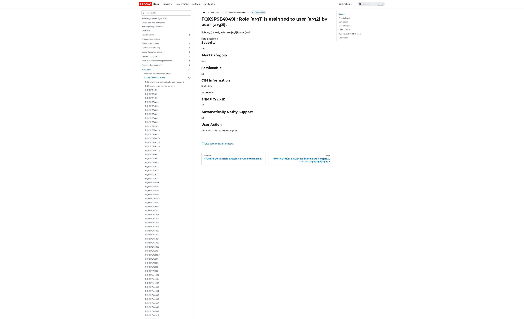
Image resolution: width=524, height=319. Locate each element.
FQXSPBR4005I (152, 110)
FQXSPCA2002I (152, 154)
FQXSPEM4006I (152, 299)
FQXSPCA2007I (152, 158)
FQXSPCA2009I (152, 162)
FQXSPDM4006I (152, 235)
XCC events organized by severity (159, 86)
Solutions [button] (208, 4)
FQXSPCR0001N (152, 199)
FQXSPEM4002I (152, 283)
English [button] (346, 4)
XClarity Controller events (155, 78)
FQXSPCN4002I (152, 190)
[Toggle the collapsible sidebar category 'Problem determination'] (189, 65)
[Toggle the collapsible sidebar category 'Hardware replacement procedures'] (189, 61)
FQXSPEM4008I (152, 307)
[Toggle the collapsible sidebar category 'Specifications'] (189, 35)
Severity (342, 14)
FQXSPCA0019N (152, 150)
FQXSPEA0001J (152, 251)
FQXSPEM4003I (152, 287)
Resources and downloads (153, 23)
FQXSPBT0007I (152, 126)
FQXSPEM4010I (152, 315)
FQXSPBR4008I (152, 122)
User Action (343, 38)
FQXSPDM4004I (152, 227)
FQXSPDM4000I (152, 211)
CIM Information (345, 26)
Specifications (148, 35)
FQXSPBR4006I (152, 114)
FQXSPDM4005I (152, 231)
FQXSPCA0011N (152, 142)
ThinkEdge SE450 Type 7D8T (155, 18)
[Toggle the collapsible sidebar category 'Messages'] (189, 69)
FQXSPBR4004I (152, 106)
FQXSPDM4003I (152, 223)
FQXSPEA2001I (152, 263)
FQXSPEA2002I (152, 267)
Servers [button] (166, 4)
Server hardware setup (152, 52)
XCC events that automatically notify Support (164, 82)
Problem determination (152, 65)
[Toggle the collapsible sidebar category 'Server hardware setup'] (189, 52)
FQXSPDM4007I (152, 239)
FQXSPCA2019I (152, 178)
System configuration (151, 56)
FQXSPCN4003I (152, 194)
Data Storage (182, 4)
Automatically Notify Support (350, 34)
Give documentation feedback (219, 144)
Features (146, 31)
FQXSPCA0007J (152, 134)
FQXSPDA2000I (152, 207)
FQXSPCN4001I (152, 186)
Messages (146, 69)
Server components (150, 43)
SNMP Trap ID (344, 30)
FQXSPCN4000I (152, 182)
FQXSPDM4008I (152, 243)
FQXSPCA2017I (152, 174)
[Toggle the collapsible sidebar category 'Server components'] (189, 43)
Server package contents (152, 26)
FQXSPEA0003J (152, 259)
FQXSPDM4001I (152, 215)
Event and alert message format (157, 74)
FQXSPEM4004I (152, 291)
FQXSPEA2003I (152, 271)
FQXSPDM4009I (152, 247)
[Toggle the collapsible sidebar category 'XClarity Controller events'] (189, 78)
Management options (151, 39)
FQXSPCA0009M (152, 138)
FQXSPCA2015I (152, 170)
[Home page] (204, 12)
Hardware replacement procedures (157, 61)
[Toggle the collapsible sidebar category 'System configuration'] (189, 56)
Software (196, 4)
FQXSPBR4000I (152, 90)
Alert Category (344, 18)
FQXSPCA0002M (152, 130)
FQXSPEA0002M (152, 255)
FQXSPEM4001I (152, 279)
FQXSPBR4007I (152, 118)
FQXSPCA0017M (152, 146)
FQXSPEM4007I (152, 303)
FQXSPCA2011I (152, 166)
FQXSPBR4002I (152, 98)
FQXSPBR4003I (152, 102)
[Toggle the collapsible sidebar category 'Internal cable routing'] (189, 48)
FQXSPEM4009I (152, 311)
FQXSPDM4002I (152, 219)
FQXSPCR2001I (152, 202)
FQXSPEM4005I (152, 295)
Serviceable (343, 22)
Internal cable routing (151, 47)
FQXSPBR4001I (152, 94)
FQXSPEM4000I (152, 275)
